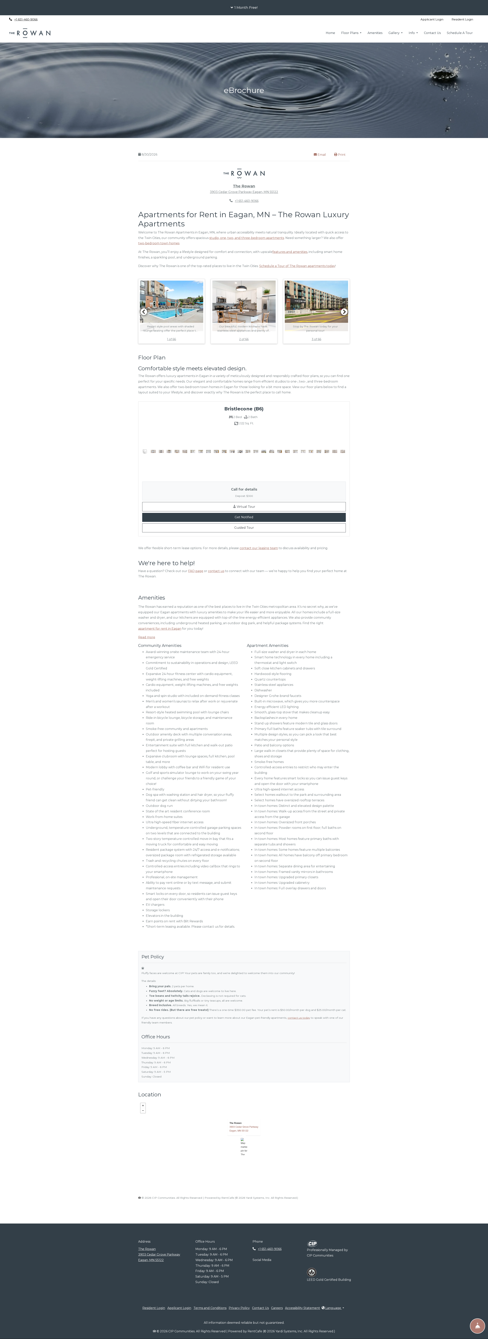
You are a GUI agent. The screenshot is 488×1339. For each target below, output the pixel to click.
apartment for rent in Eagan (159, 628)
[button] (244, 7)
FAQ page (195, 571)
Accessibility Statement (302, 1308)
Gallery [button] (394, 33)
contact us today (299, 1017)
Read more (146, 637)
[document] (244, 1146)
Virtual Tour (272, 506)
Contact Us (432, 33)
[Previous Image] (143, 311)
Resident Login (464, 19)
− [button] (142, 1110)
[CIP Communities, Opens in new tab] (312, 1243)
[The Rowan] (244, 1146)
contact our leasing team (259, 548)
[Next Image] (344, 311)
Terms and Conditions (209, 1308)
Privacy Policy (239, 1308)
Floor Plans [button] (350, 33)
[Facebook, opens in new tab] (46, 19)
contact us (216, 571)
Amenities (375, 33)
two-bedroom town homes (158, 243)
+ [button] (142, 1105)
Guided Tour (259, 527)
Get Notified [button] (271, 517)
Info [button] (412, 33)
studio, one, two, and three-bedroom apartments (246, 238)
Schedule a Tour (460, 33)
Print (341, 155)
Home (330, 33)
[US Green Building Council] (311, 1272)
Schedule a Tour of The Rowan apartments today (297, 266)
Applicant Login (434, 19)
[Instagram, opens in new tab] (54, 19)
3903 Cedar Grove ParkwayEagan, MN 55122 (244, 1128)
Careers (277, 1308)
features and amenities (289, 252)
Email (323, 155)
